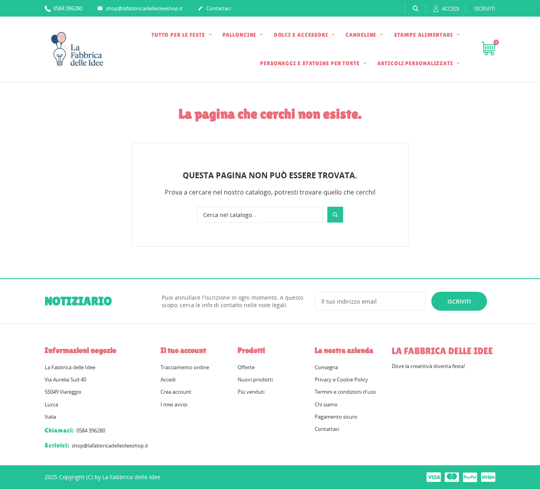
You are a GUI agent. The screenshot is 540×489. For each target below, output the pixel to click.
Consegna (326, 367)
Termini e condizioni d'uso (345, 391)
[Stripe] (488, 476)
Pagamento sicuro (336, 416)
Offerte (246, 367)
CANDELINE (362, 35)
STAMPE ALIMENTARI (424, 35)
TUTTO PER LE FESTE (179, 35)
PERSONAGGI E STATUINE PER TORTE (310, 63)
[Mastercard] (452, 476)
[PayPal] (470, 476)
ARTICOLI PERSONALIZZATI (416, 63)
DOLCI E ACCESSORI (302, 35)
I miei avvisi (173, 404)
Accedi (168, 379)
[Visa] (434, 476)
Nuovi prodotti (255, 379)
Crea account (175, 391)
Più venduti (251, 391)
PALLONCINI (240, 35)
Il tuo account (183, 350)
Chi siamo (326, 404)
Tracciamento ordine (184, 367)
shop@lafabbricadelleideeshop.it (140, 8)
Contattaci (214, 8)
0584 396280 (67, 8)
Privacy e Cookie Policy (341, 379)
